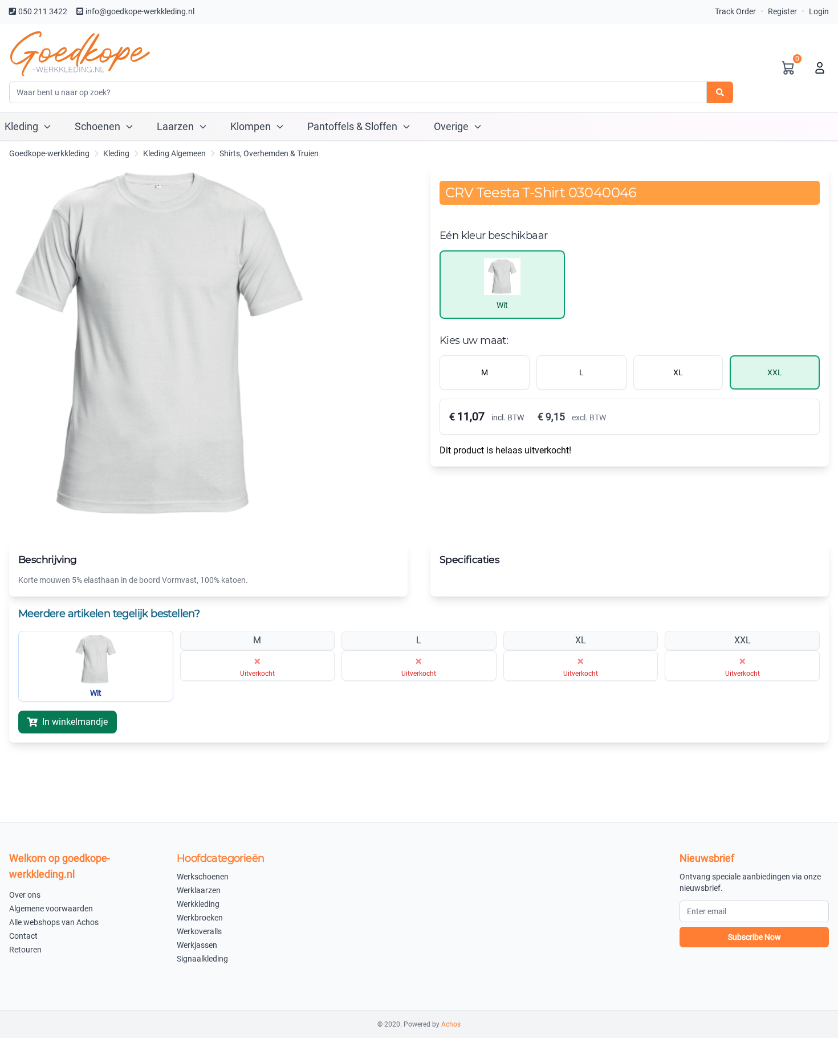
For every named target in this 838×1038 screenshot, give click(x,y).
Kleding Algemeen (174, 153)
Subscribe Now (754, 937)
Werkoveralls (199, 931)
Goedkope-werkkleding (49, 153)
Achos (451, 1024)
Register (782, 11)
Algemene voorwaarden (51, 908)
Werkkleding (198, 904)
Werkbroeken (200, 917)
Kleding (116, 153)
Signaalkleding (202, 958)
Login (819, 11)
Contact (23, 935)
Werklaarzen (199, 890)
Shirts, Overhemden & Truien (269, 153)
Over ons (24, 894)
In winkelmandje (75, 721)
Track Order (735, 11)
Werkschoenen (203, 876)
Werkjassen (197, 945)
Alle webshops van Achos (54, 922)
